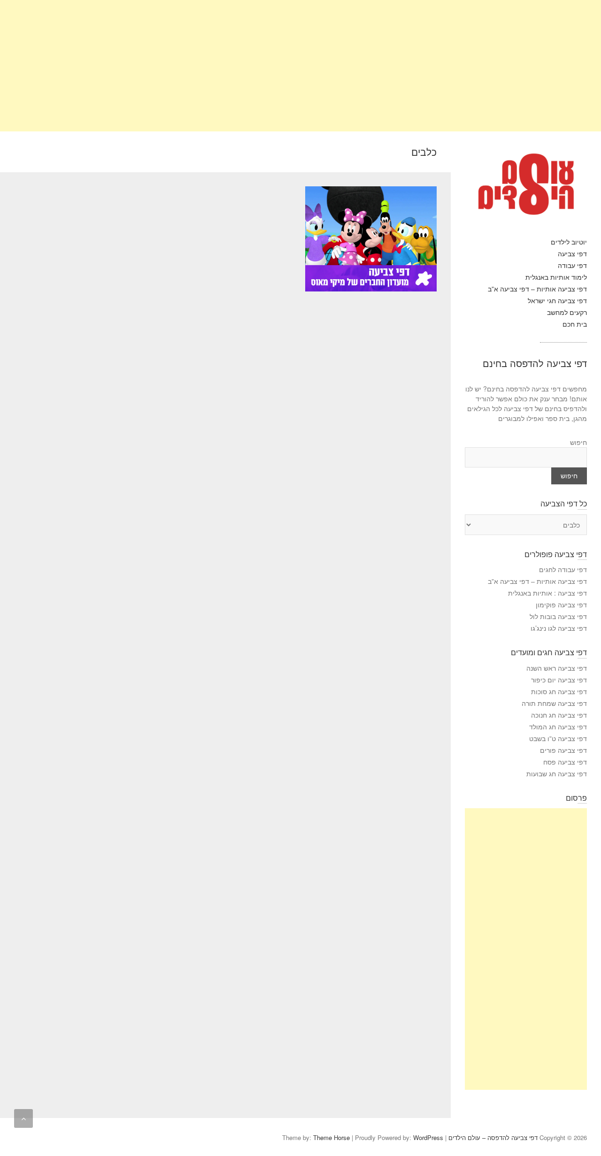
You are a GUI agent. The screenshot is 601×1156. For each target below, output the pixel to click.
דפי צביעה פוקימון (561, 604)
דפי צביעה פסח (565, 761)
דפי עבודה (572, 265)
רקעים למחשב (567, 312)
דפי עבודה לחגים (563, 569)
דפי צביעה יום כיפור (559, 679)
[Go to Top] (23, 1118)
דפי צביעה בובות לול (558, 616)
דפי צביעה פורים (563, 750)
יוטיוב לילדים (569, 241)
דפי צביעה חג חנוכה (559, 715)
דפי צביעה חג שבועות (556, 773)
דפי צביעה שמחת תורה (554, 703)
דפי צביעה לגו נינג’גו (559, 628)
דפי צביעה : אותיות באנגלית (547, 592)
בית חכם (574, 324)
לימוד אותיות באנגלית (556, 277)
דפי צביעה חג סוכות (559, 691)
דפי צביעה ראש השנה (556, 668)
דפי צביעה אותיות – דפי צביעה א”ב (537, 288)
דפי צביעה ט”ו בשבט (558, 738)
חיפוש (578, 442)
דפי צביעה (572, 253)
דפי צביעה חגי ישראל (557, 300)
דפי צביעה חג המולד (558, 726)
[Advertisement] (319, 65)
